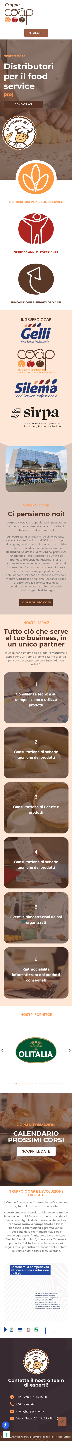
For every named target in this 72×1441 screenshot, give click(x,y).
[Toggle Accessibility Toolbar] (5, 1425)
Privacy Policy (41, 1439)
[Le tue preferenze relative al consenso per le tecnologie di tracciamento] (6, 1434)
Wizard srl (28, 1439)
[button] (2, 1050)
